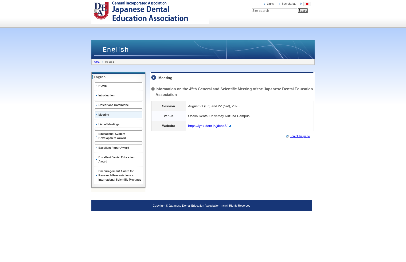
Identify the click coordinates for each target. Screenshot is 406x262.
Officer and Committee (113, 105)
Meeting (103, 114)
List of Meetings (109, 124)
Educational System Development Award (112, 136)
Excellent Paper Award (113, 147)
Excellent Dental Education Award (116, 159)
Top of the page (300, 136)
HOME (96, 62)
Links (270, 3)
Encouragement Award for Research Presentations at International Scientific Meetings (119, 175)
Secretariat (289, 3)
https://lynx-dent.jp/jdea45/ (207, 126)
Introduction (106, 95)
